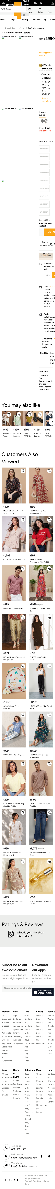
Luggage (5, 1088)
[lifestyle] (12, 1180)
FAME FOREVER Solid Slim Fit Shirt (40, 805)
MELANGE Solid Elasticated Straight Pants (14, 658)
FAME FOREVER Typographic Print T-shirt (39, 561)
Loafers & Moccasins (36, 28)
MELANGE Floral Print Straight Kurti (7, 435)
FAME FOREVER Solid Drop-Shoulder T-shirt (14, 805)
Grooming (17, 1036)
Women (22, 28)
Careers (39, 1081)
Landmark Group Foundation (41, 1094)
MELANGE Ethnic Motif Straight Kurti (12, 854)
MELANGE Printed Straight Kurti (17, 435)
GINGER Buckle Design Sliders (37, 435)
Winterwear (7, 1036)
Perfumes (40, 1043)
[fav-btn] (8, 414)
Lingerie (5, 1040)
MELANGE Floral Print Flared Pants (41, 707)
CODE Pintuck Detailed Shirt (14, 560)
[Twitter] (49, 1156)
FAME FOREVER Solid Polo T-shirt (48, 435)
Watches (17, 1040)
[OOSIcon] (46, 121)
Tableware (17, 1091)
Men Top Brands (51, 1036)
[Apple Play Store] (43, 992)
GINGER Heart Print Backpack (11, 707)
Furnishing (17, 1084)
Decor (16, 1081)
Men (49, 1029)
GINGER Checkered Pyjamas (14, 755)
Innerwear (17, 1033)
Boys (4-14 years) (27, 1077)
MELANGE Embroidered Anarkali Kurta (39, 756)
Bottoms (5, 1022)
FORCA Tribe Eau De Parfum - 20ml (40, 902)
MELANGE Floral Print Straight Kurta (38, 512)
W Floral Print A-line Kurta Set (40, 610)
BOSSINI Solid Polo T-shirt (13, 608)
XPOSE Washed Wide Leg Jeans (40, 854)
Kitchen (16, 1088)
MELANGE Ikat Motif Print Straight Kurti (13, 902)
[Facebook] (41, 1156)
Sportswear (7, 1047)
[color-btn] (45, 121)
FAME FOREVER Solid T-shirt (27, 435)
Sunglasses (18, 1043)
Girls (50, 1047)
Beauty (5, 1050)
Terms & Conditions (33, 1181)
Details (46, 255)
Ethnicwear (7, 1019)
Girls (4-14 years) (27, 1101)
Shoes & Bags (10, 28)
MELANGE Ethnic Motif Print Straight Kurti (14, 512)
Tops (4, 1015)
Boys (50, 1043)
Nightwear (6, 1043)
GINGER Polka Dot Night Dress (39, 658)
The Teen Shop (27, 1057)
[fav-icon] (29, 9)
